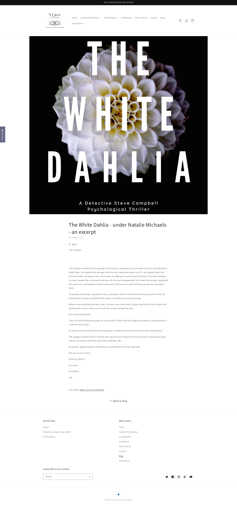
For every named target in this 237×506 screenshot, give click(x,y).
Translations (124, 461)
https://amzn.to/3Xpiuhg (91, 389)
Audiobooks (124, 441)
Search (46, 427)
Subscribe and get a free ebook (57, 432)
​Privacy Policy (49, 436)
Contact (122, 451)
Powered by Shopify (125, 500)
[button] (90, 18)
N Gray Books (125, 436)
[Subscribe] (89, 476)
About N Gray (125, 446)
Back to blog (120, 400)
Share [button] (74, 244)
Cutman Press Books (128, 432)
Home (121, 427)
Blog (121, 456)
